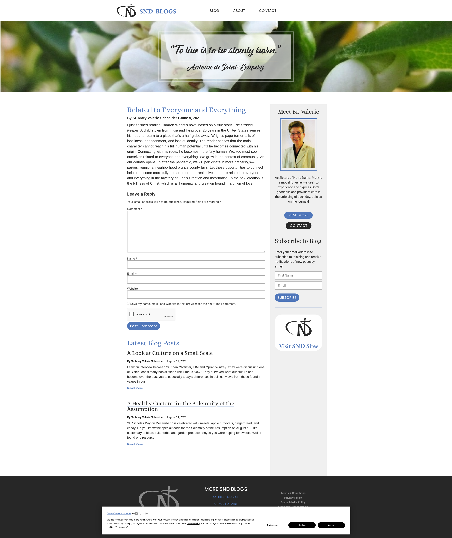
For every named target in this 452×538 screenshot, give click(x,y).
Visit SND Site (297, 346)
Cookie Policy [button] (193, 523)
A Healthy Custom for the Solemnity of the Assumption (180, 406)
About (239, 10)
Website (132, 288)
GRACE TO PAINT (226, 504)
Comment (134, 208)
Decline (302, 525)
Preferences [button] (121, 527)
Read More (135, 388)
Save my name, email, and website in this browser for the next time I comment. (183, 303)
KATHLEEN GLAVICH (226, 497)
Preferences (272, 525)
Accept (331, 525)
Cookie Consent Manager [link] (119, 513)
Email (132, 273)
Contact (267, 10)
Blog (214, 10)
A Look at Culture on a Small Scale (170, 353)
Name (132, 258)
